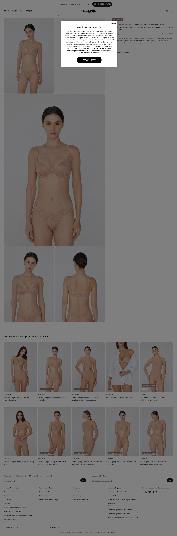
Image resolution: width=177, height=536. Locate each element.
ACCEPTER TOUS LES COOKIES (89, 60)
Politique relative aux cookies (96, 46)
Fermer (113, 23)
